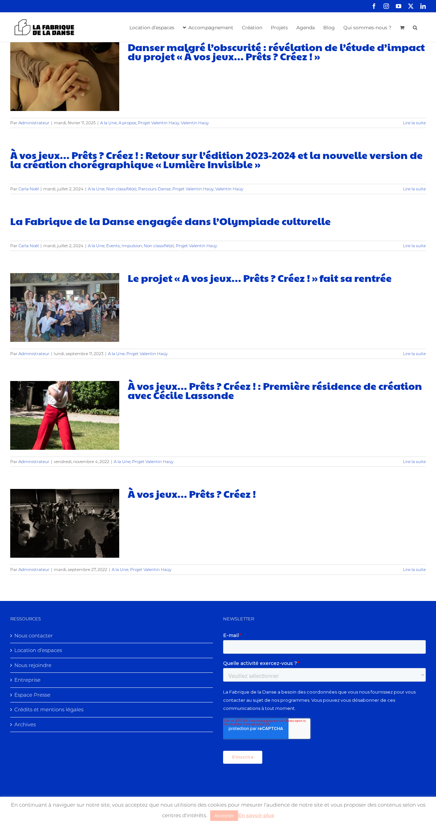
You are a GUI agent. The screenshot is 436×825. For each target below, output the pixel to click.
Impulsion (132, 245)
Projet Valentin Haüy (158, 122)
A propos (127, 122)
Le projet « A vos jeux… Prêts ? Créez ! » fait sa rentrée (260, 278)
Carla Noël (28, 188)
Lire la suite (414, 122)
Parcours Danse (154, 188)
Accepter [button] (224, 815)
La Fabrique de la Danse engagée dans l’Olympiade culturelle (170, 221)
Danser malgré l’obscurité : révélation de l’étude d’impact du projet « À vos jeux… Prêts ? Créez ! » (276, 51)
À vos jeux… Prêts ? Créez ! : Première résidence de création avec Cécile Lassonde (275, 390)
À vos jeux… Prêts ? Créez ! (192, 494)
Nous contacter (33, 635)
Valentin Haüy (195, 122)
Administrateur (33, 122)
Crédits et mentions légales (48, 709)
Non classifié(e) (121, 188)
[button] (415, 27)
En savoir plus (256, 815)
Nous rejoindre (32, 665)
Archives (25, 724)
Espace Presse (32, 695)
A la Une (108, 122)
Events (113, 245)
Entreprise (27, 680)
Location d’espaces (38, 650)
